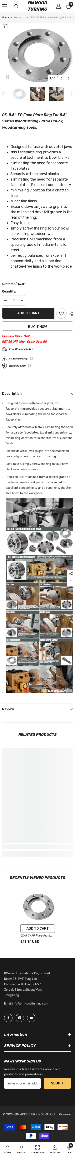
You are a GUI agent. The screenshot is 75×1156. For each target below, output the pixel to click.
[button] (61, 78)
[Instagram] (20, 1018)
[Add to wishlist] (61, 313)
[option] (37, 55)
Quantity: (9, 291)
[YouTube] (31, 1018)
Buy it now (37, 327)
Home (5, 17)
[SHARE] (70, 314)
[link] (37, 846)
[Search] (16, 6)
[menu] (4, 6)
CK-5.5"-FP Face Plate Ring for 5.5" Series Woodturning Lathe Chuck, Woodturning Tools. (35, 936)
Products (19, 17)
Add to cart (28, 313)
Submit (57, 1083)
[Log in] (58, 6)
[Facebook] (8, 1018)
